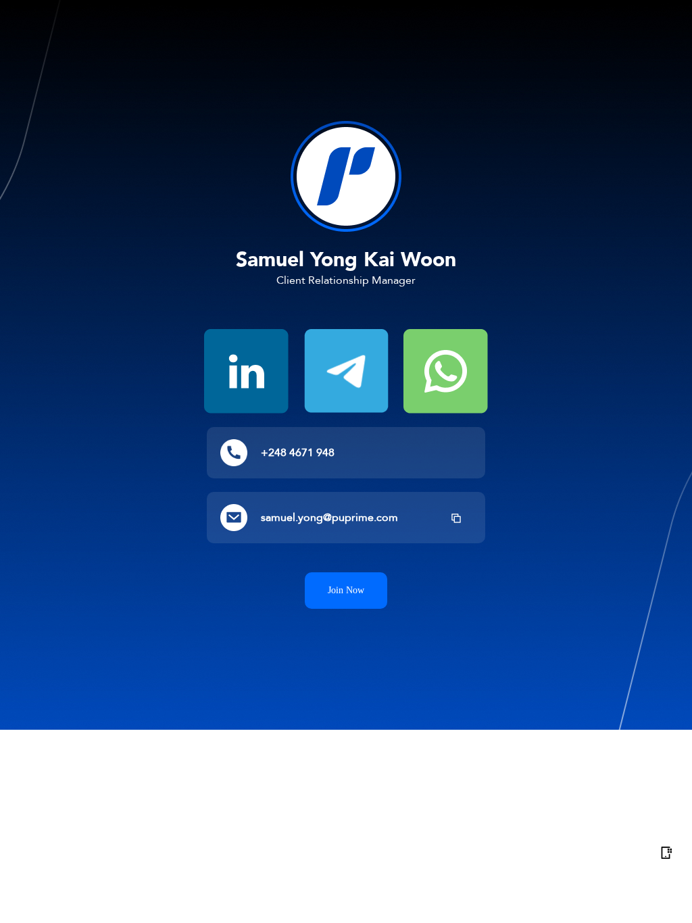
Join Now (346, 590)
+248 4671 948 (298, 453)
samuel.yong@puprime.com (329, 518)
